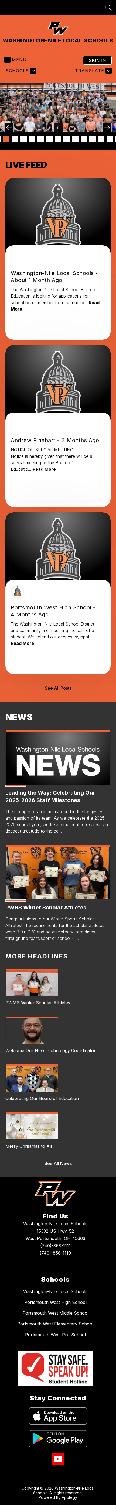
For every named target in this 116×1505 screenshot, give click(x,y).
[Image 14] (101, 139)
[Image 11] (75, 139)
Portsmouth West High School (55, 1302)
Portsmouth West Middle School (55, 1313)
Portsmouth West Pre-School (55, 1334)
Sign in (97, 60)
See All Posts (58, 688)
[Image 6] (32, 139)
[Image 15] (110, 139)
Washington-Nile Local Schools (55, 1291)
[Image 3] (6, 139)
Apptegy (69, 1497)
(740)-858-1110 (55, 1253)
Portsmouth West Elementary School (55, 1324)
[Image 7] (40, 139)
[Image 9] (58, 139)
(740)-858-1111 (55, 1245)
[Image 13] (92, 139)
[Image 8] (49, 139)
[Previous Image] (9, 127)
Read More (44, 469)
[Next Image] (107, 127)
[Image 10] (66, 139)
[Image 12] (84, 139)
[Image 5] (23, 139)
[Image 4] (15, 139)
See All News (58, 1163)
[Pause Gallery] (58, 127)
